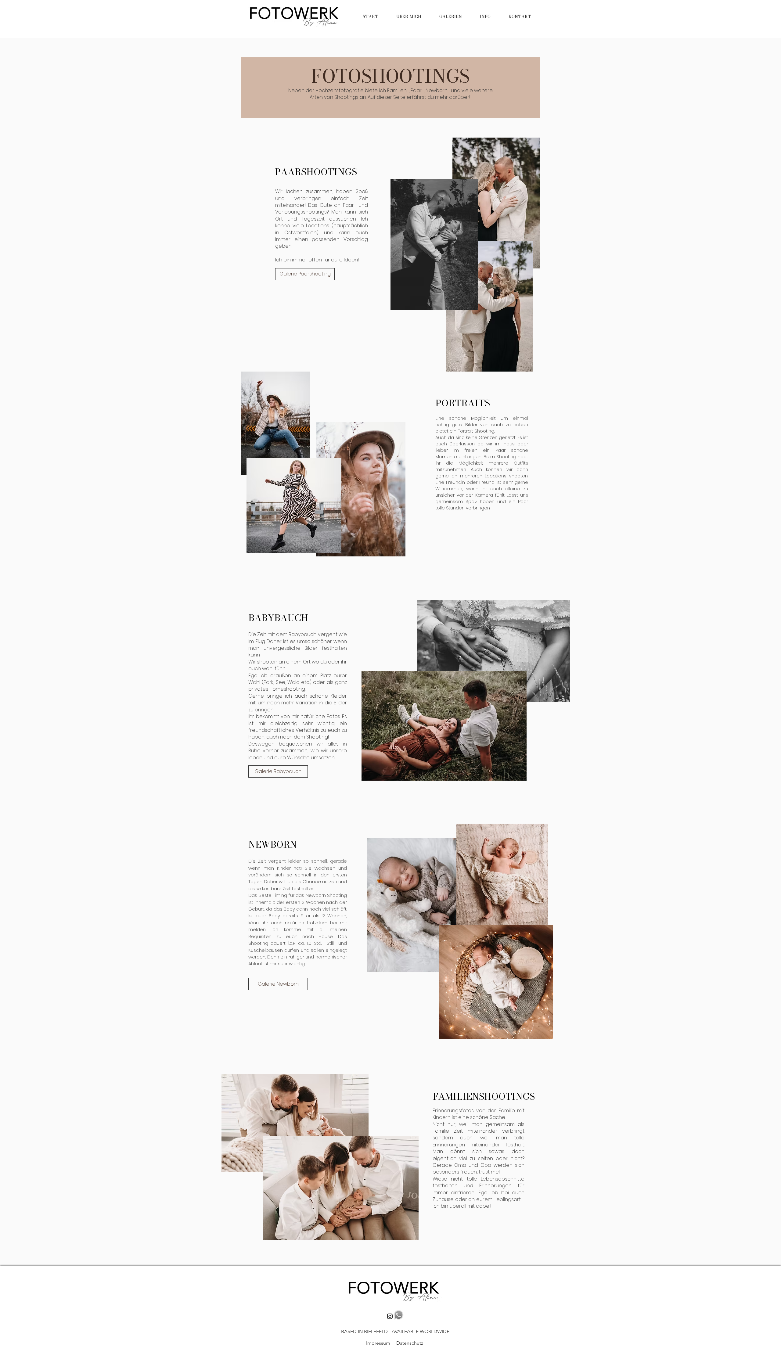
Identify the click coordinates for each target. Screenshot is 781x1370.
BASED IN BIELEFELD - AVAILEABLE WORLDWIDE (394, 1331)
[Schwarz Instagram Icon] (390, 1316)
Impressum (378, 1343)
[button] (450, 16)
